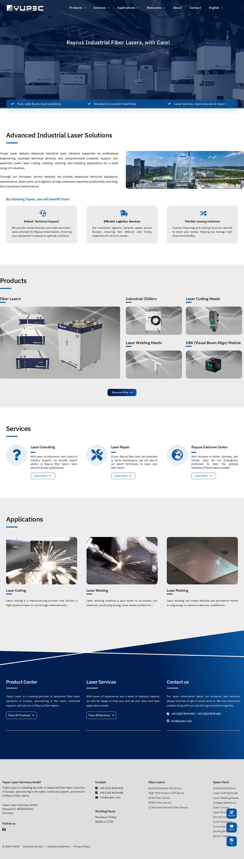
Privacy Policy (82, 846)
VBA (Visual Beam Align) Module (213, 342)
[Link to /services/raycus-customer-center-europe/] (177, 454)
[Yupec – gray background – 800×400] (214, 308)
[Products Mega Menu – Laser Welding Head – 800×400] (154, 352)
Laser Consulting (43, 447)
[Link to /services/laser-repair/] (96, 454)
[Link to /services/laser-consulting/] (16, 454)
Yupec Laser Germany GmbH (21, 782)
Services (18, 428)
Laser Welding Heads (144, 342)
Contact (100, 782)
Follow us (8, 823)
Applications (24, 519)
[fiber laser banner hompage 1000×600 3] (60, 308)
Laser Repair (120, 447)
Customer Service (33, 846)
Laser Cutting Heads (203, 298)
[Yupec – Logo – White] (25, 5)
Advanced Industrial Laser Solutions (59, 135)
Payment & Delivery (58, 846)
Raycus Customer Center (209, 447)
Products (13, 280)
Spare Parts (221, 782)
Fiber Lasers (10, 298)
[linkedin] (4, 829)
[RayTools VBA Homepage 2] (214, 352)
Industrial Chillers (141, 298)
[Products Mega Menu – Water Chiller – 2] (154, 308)
